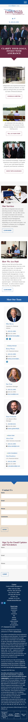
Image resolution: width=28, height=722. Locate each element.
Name (3, 492)
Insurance (14, 614)
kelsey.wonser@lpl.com (14, 358)
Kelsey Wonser (10, 349)
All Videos (14, 623)
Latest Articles (14, 621)
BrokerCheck (17, 631)
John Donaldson (10, 456)
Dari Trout (9, 384)
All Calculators (14, 625)
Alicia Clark (9, 438)
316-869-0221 (12, 424)
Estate (14, 612)
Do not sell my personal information (16, 667)
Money (14, 617)
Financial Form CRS (9, 627)
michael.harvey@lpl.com (14, 336)
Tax (14, 615)
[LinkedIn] (12, 19)
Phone (3, 508)
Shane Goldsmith (11, 416)
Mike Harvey (10, 324)
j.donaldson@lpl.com (14, 466)
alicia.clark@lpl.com (13, 446)
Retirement (14, 608)
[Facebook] (14, 19)
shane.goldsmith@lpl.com (14, 428)
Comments (4, 516)
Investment (14, 610)
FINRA (3, 678)
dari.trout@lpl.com (13, 394)
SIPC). (7, 678)
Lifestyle (14, 619)
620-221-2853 (15, 22)
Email (3, 500)
